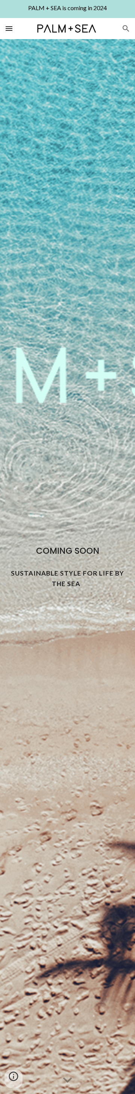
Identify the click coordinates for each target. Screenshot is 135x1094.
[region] (67, 9)
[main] (67, 551)
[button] (9, 28)
